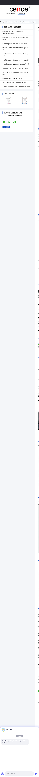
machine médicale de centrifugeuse (15, 38)
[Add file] (2, 774)
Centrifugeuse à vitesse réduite (13, 64)
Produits (21, 13)
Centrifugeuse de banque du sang (14, 60)
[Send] (36, 774)
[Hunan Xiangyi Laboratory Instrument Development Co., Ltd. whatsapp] (10, 122)
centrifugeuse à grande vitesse (13, 68)
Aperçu (2, 22)
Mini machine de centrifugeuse (13, 82)
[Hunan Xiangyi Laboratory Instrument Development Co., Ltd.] (19, 9)
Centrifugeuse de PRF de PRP (13, 44)
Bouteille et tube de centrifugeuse (14, 87)
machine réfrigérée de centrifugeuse (25, 22)
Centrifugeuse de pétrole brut (13, 78)
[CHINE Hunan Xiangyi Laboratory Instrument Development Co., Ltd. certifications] (8, 100)
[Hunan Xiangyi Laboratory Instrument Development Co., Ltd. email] (5, 122)
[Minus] (36, 730)
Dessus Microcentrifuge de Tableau (15, 72)
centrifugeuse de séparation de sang (15, 54)
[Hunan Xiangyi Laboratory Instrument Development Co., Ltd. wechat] (15, 122)
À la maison (10, 13)
